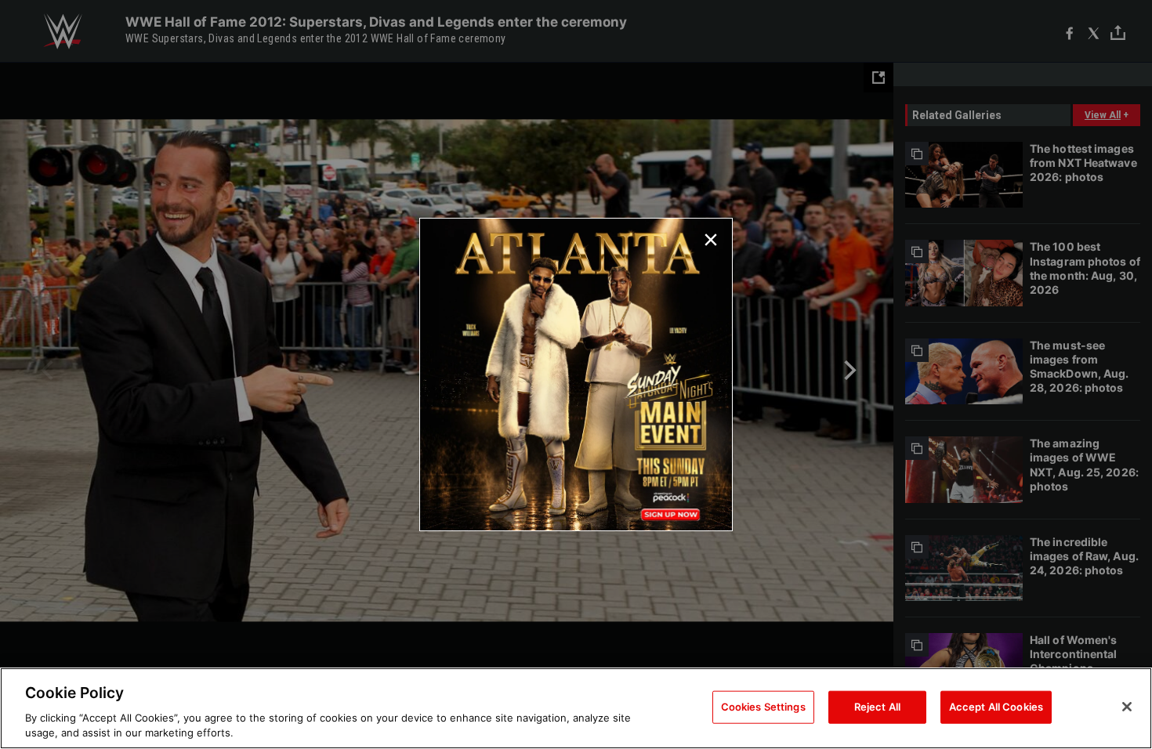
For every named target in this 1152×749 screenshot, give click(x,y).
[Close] (1127, 706)
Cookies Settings (763, 706)
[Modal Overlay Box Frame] (576, 374)
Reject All (877, 706)
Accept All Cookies (996, 706)
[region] (576, 708)
